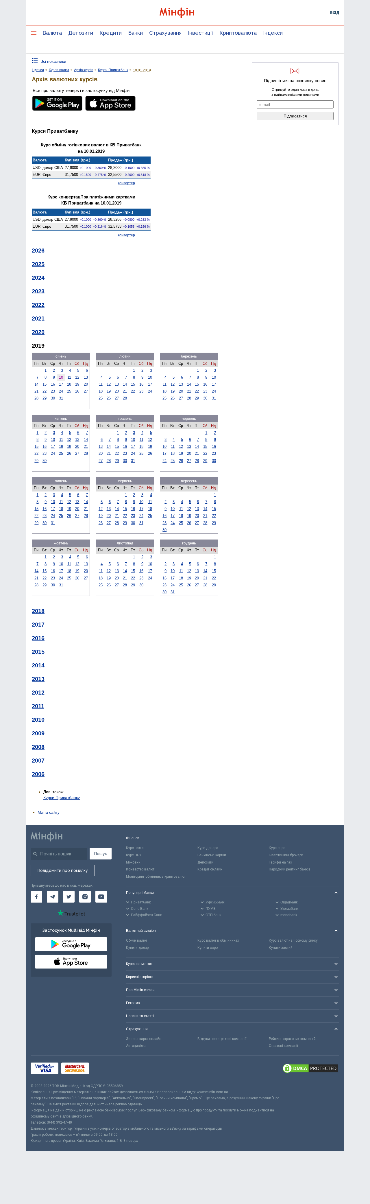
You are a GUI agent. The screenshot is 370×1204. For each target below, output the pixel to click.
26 (77, 391)
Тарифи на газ (280, 862)
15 (44, 384)
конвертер (126, 183)
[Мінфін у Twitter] (69, 897)
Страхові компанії (283, 1046)
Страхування (165, 33)
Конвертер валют (140, 869)
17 (61, 384)
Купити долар (137, 948)
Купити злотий (281, 948)
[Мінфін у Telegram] (52, 897)
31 (61, 398)
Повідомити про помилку (63, 870)
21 (36, 391)
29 (44, 398)
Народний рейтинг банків (289, 869)
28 (36, 398)
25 (69, 391)
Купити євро (207, 948)
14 (36, 384)
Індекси (273, 33)
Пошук (100, 853)
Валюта (52, 33)
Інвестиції (200, 33)
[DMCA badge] (310, 1069)
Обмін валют (136, 940)
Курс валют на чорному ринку (293, 940)
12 (77, 377)
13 (86, 377)
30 (53, 398)
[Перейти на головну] (185, 13)
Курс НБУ (133, 855)
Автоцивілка (136, 1046)
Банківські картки (211, 855)
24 (61, 391)
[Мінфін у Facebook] (36, 897)
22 (44, 391)
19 (77, 384)
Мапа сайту (49, 812)
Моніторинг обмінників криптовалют (156, 877)
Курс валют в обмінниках (218, 940)
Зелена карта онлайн (143, 1039)
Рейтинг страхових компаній (292, 1039)
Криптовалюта (238, 33)
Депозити (80, 33)
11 (69, 377)
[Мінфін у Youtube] (101, 897)
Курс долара (207, 848)
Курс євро (277, 848)
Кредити (110, 33)
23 (53, 391)
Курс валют (135, 848)
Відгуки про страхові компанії (221, 1039)
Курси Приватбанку (61, 797)
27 (86, 391)
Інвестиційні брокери (286, 855)
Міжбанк (133, 862)
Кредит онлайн (209, 869)
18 (69, 384)
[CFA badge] (105, 1069)
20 (86, 384)
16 (53, 384)
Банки (135, 33)
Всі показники (53, 61)
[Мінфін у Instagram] (85, 897)
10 (150, 377)
